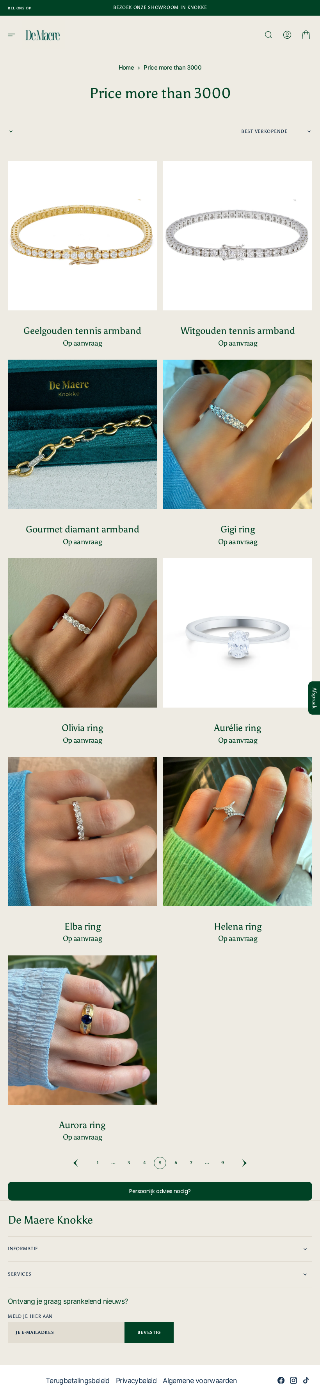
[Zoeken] (268, 35)
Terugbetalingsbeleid (78, 1380)
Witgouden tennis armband (238, 330)
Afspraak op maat (82, 343)
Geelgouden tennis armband (82, 330)
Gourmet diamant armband (82, 529)
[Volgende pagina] (238, 1163)
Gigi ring (237, 529)
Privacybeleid (136, 1380)
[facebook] (281, 1380)
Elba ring (82, 926)
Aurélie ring (237, 727)
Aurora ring (82, 1125)
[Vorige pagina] (82, 1163)
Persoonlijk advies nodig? (159, 1191)
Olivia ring (82, 727)
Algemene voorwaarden (200, 1380)
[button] (14, 35)
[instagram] (293, 1380)
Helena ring (237, 926)
